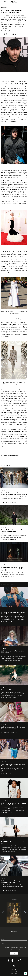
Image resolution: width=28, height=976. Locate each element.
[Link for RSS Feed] (17, 966)
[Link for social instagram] (14, 966)
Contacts (14, 969)
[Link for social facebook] (11, 966)
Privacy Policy (21, 949)
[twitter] (11, 34)
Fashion (4, 7)
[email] (2, 34)
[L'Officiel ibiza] (14, 2)
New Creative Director (11, 455)
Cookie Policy (14, 973)
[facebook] (4, 34)
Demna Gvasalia (6, 458)
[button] (25, 912)
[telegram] (15, 34)
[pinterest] (7, 34)
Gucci (21, 83)
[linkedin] (9, 34)
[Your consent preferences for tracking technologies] (25, 973)
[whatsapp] (13, 34)
